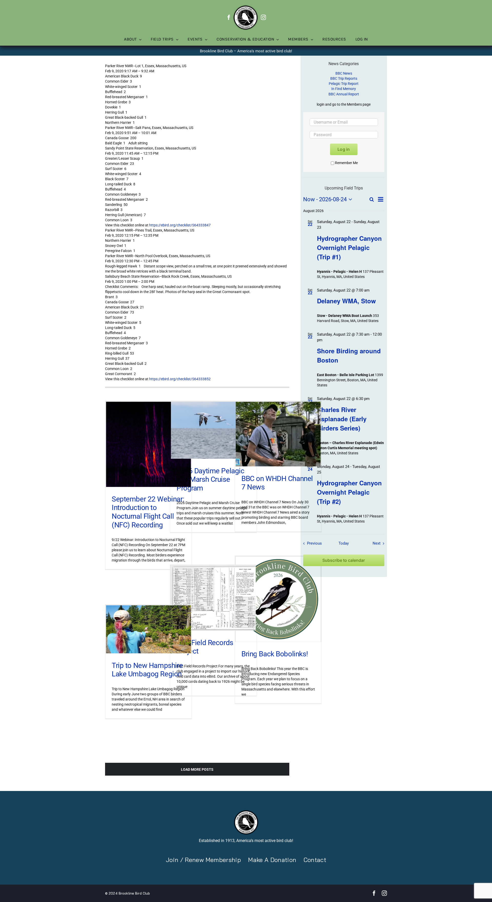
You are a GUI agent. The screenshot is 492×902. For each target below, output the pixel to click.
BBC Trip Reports (343, 78)
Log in (343, 149)
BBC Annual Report (344, 94)
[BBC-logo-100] (245, 6)
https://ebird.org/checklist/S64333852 (180, 379)
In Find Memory (343, 89)
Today (344, 543)
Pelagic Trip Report (343, 84)
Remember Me (346, 163)
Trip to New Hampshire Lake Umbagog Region (147, 669)
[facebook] (228, 17)
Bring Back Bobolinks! (274, 654)
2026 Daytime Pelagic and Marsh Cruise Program (210, 479)
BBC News (343, 73)
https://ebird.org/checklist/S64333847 (180, 225)
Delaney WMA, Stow (346, 300)
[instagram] (263, 17)
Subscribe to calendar (343, 560)
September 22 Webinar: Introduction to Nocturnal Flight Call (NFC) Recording (148, 512)
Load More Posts (197, 769)
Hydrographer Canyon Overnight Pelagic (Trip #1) (349, 247)
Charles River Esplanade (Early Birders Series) (341, 418)
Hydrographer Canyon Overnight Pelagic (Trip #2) (349, 492)
